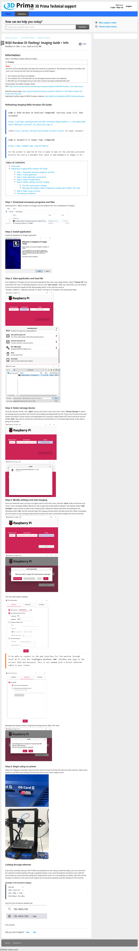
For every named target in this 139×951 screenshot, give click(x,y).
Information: (16, 166)
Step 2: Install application (27, 174)
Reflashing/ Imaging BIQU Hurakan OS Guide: (29, 168)
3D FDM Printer (27, 37)
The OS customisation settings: (34, 185)
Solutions (22, 13)
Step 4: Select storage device (28, 179)
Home (8, 13)
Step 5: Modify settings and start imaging (33, 182)
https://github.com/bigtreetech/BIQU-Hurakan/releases (64, 96)
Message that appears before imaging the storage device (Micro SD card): (51, 188)
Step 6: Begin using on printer (28, 191)
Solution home (11, 37)
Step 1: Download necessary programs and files (35, 172)
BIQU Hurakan (44, 37)
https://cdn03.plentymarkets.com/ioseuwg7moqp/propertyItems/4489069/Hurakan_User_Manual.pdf (46, 86)
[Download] (64, 456)
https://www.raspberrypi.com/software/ (28, 146)
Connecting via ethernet (26, 193)
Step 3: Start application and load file (31, 177)
